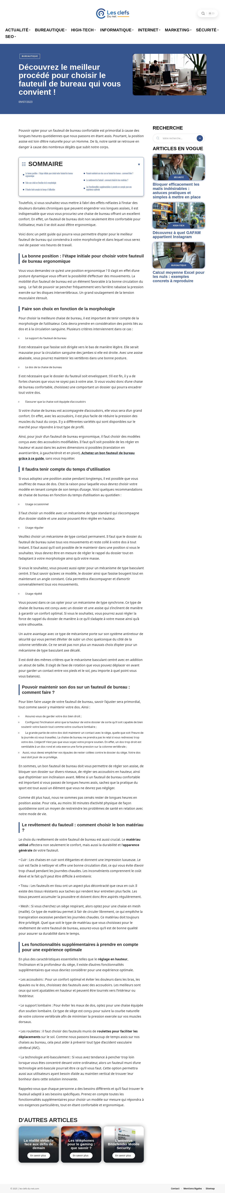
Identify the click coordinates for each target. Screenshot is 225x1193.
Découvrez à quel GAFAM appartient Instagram (177, 234)
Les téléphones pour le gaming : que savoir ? (81, 1144)
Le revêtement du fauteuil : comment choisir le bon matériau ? (107, 180)
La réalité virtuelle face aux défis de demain (39, 1144)
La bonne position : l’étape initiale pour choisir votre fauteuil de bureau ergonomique (49, 174)
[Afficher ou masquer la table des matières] (102, 164)
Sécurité (179, 177)
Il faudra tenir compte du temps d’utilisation (40, 189)
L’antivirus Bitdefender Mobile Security (124, 1144)
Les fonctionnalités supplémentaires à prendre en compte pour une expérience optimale (109, 188)
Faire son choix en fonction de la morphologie (41, 182)
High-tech (178, 225)
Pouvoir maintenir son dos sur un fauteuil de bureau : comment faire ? (109, 173)
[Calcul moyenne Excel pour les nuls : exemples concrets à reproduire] (179, 255)
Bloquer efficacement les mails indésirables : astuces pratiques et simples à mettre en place (177, 190)
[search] (203, 13)
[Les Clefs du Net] (112, 13)
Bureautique (30, 56)
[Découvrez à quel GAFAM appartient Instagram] (179, 215)
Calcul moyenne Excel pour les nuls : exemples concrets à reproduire (178, 276)
